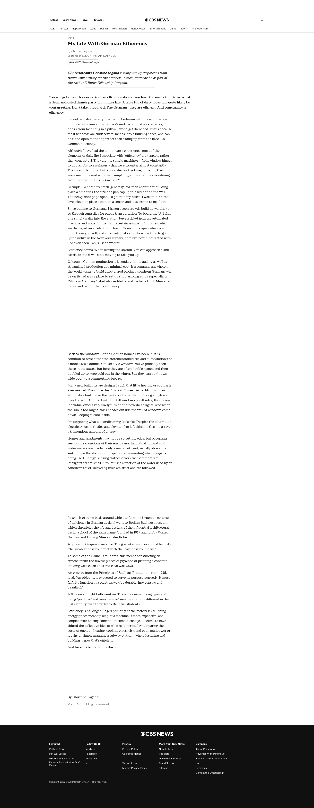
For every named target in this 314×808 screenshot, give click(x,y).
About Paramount (206, 749)
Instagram (91, 758)
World (93, 28)
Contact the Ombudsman (210, 772)
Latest (54, 20)
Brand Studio (166, 763)
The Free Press (200, 28)
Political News (57, 749)
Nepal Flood (79, 28)
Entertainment (157, 28)
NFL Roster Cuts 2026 (61, 758)
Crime (173, 28)
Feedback (201, 768)
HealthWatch (119, 28)
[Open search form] (262, 19)
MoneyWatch (138, 28)
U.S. (52, 28)
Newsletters (166, 749)
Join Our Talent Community (211, 758)
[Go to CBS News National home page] (157, 20)
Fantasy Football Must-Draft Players (64, 763)
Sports (184, 28)
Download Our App (170, 758)
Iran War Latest (57, 754)
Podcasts (164, 754)
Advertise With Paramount (210, 754)
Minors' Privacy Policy (134, 768)
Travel (71, 38)
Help (198, 763)
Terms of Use (129, 763)
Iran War (63, 28)
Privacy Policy (130, 749)
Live (85, 20)
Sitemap (163, 768)
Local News (70, 20)
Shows (98, 20)
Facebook (91, 754)
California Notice (131, 754)
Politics (104, 28)
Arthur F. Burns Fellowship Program (100, 83)
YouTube (91, 749)
